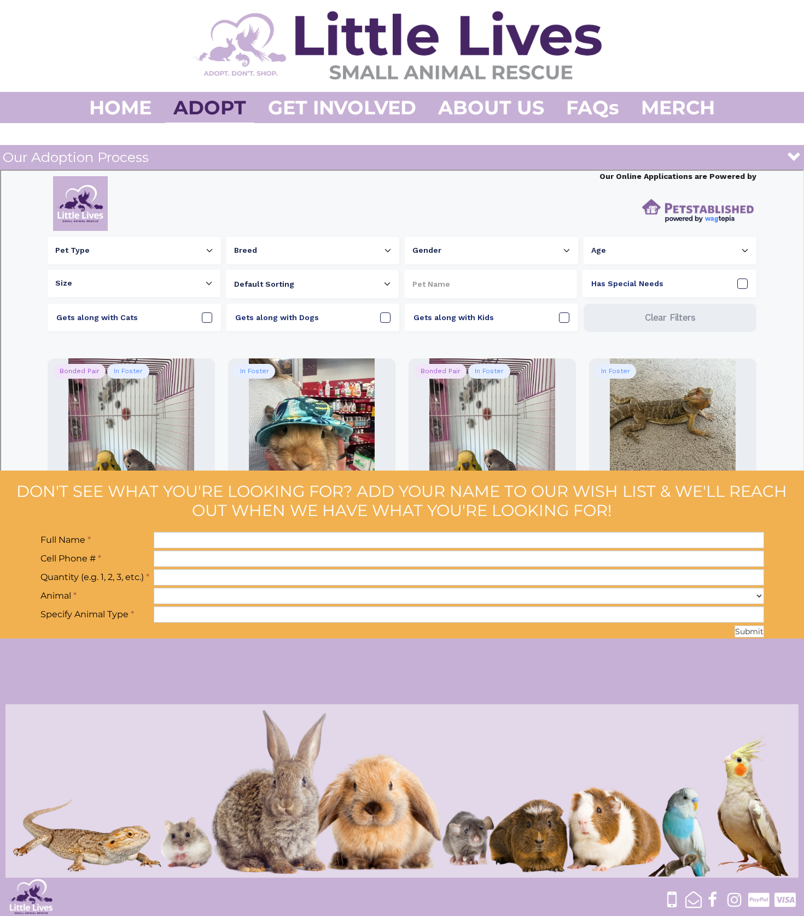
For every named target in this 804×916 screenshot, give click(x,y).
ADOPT (209, 107)
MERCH (678, 107)
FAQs (592, 107)
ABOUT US (491, 107)
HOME (120, 107)
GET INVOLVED (342, 107)
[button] (402, 157)
